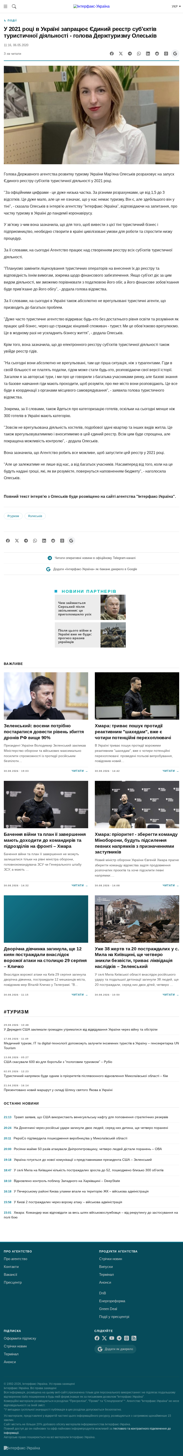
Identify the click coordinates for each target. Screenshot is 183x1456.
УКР (175, 6)
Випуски (106, 1267)
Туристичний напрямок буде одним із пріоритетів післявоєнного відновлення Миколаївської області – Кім (86, 1076)
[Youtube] (111, 1338)
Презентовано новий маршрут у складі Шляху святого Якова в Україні (58, 1090)
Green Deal (108, 1309)
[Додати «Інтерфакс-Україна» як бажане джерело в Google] (175, 54)
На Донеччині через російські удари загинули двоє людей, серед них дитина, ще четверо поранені (91, 1128)
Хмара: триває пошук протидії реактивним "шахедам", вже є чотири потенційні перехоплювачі (133, 731)
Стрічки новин (110, 1259)
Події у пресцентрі (114, 1317)
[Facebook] (112, 54)
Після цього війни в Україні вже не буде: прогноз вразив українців (75, 636)
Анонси (105, 1282)
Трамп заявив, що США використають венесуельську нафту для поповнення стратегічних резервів (91, 1117)
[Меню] (5, 6)
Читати (80, 771)
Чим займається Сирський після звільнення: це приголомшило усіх (75, 608)
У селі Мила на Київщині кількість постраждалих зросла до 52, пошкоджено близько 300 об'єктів (88, 1170)
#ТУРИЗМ (16, 1011)
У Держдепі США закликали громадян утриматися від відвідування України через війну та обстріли (81, 1029)
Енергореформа (112, 1301)
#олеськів (35, 516)
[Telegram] (130, 54)
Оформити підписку (20, 1338)
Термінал (106, 1274)
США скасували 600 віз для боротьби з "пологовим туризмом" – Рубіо (58, 1062)
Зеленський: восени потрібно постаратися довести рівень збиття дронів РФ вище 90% (44, 731)
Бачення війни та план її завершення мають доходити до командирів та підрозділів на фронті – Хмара (45, 840)
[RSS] (133, 1338)
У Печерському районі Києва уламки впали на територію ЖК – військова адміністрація (81, 1191)
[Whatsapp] (139, 54)
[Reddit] (157, 54)
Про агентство (15, 1259)
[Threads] (166, 54)
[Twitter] (121, 54)
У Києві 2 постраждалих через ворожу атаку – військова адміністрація (68, 1202)
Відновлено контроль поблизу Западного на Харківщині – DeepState (67, 1181)
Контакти (11, 1267)
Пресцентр (13, 1282)
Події (12, 20)
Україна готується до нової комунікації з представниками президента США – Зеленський (83, 1160)
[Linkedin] (148, 54)
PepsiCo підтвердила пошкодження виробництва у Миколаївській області (70, 1138)
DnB (102, 1293)
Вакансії (10, 1274)
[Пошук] (14, 6)
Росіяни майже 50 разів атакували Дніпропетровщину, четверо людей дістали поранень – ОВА (88, 1149)
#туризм (13, 516)
